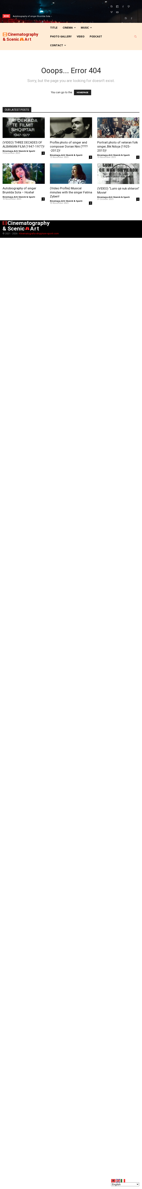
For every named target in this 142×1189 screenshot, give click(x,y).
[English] (118, 1180)
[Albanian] (113, 1180)
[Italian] (123, 1180)
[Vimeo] (111, 12)
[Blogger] (111, 6)
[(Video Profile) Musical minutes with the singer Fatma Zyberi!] (71, 173)
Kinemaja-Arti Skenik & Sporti (19, 151)
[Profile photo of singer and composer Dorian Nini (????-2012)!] (71, 127)
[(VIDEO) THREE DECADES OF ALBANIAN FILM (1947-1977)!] (24, 127)
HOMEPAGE (82, 92)
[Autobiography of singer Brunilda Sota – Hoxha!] (24, 173)
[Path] (128, 6)
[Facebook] (123, 6)
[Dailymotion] (117, 6)
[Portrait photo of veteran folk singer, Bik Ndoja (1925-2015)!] (118, 127)
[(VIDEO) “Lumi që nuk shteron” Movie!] (118, 173)
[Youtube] (117, 12)
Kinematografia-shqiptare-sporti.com (39, 233)
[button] (135, 36)
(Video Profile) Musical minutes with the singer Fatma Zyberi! (71, 192)
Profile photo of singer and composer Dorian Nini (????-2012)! (69, 146)
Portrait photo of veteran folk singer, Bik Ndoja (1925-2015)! (117, 146)
